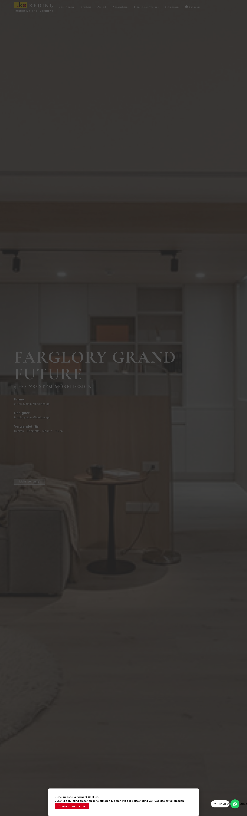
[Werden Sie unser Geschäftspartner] (235, 804)
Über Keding (66, 6)
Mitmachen (172, 6)
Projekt (101, 6)
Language (194, 6)
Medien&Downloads (146, 6)
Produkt (86, 6)
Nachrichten (120, 6)
